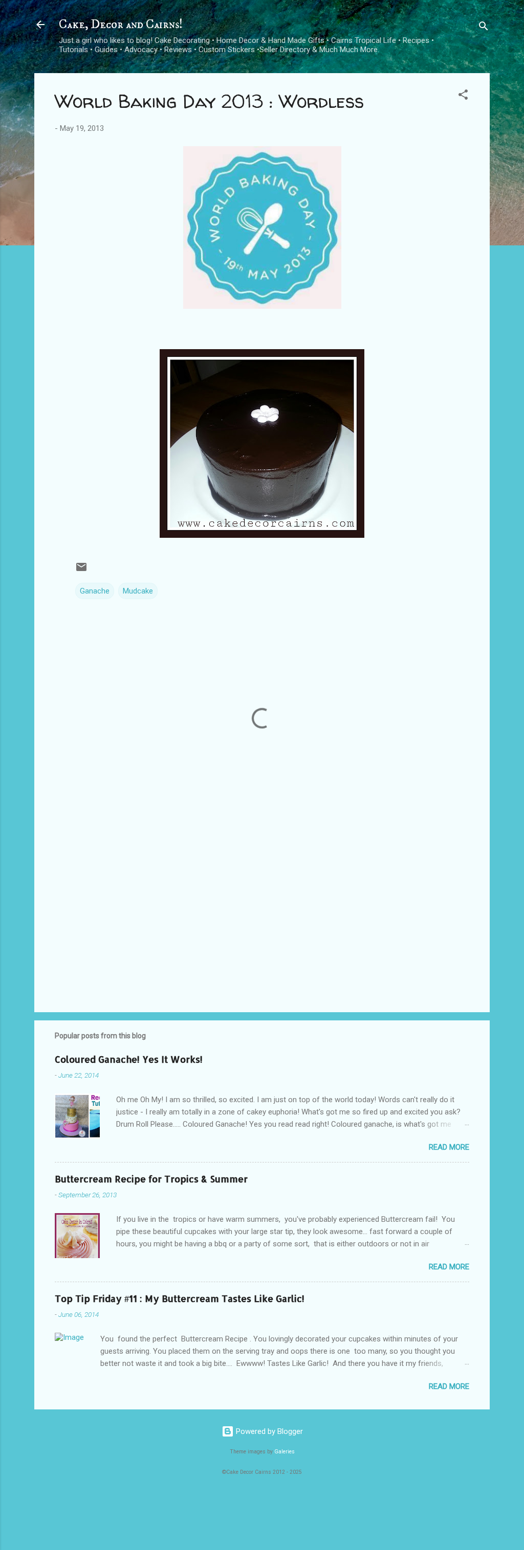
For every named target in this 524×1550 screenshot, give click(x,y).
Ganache (95, 591)
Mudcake (138, 591)
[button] (463, 96)
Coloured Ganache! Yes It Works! (129, 1059)
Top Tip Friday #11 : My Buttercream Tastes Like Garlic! (179, 1298)
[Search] (483, 27)
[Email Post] (81, 570)
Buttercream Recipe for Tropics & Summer (151, 1178)
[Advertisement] (262, 917)
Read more (449, 1147)
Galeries (284, 1451)
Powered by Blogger (268, 1431)
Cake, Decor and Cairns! (121, 24)
